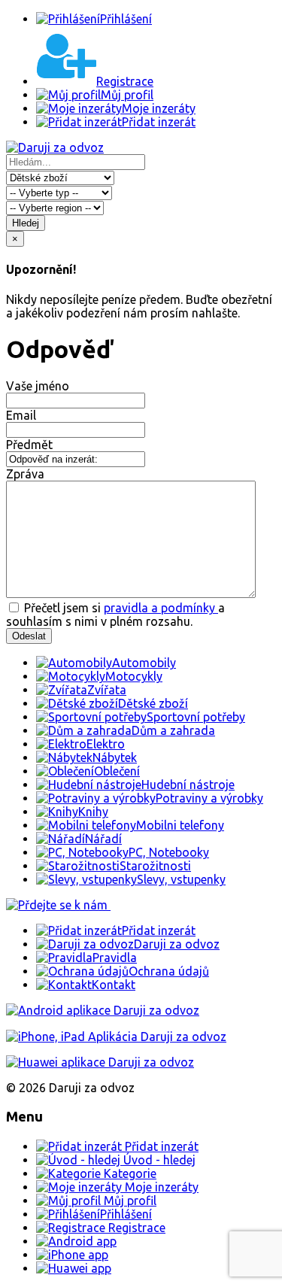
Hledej (25, 223)
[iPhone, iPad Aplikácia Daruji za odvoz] (116, 1036)
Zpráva (25, 474)
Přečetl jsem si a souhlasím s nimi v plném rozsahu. (115, 614)
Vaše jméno (37, 386)
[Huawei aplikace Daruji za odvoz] (100, 1062)
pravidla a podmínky (161, 608)
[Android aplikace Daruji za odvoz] (102, 1010)
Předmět (29, 444)
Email (21, 415)
